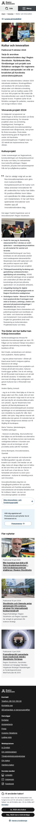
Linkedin (8, 775)
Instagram (9, 779)
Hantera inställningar (19, 821)
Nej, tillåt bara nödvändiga (18, 815)
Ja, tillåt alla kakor (18, 810)
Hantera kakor (8, 765)
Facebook (9, 784)
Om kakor (4, 805)
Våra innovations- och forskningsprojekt (12, 501)
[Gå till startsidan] (8, 2)
